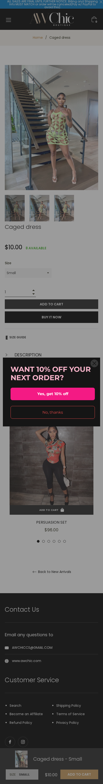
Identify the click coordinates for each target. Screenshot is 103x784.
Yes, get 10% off (52, 394)
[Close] (94, 363)
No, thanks (52, 412)
